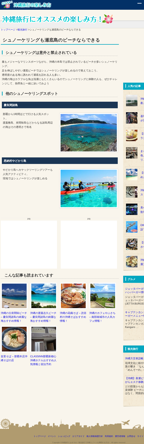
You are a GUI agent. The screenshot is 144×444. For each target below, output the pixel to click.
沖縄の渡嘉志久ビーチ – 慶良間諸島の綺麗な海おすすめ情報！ (43, 316)
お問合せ (131, 436)
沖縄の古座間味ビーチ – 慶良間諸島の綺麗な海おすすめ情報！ (14, 316)
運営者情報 (120, 436)
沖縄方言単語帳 (134, 358)
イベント (52, 436)
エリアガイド (78, 436)
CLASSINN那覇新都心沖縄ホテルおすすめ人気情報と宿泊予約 (43, 360)
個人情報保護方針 (94, 436)
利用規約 (109, 436)
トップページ (40, 436)
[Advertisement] (29, 244)
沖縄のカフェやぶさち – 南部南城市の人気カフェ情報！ (102, 316)
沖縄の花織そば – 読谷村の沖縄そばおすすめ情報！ (73, 316)
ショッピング (64, 436)
